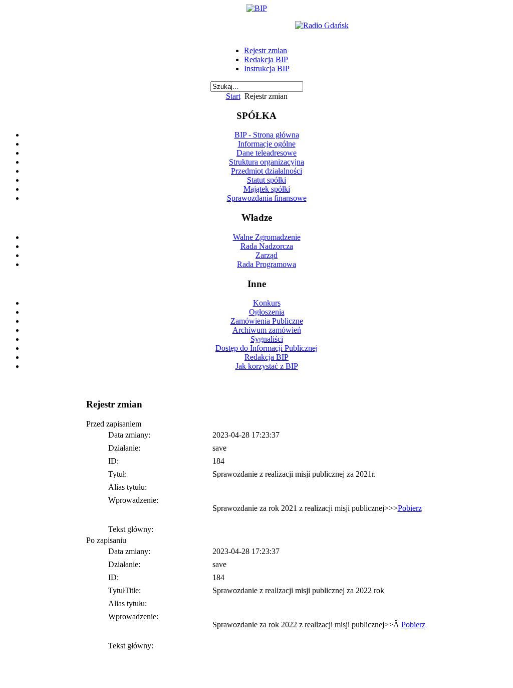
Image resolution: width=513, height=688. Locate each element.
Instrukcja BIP (267, 68)
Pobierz (410, 508)
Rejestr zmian (265, 50)
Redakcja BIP (266, 59)
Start (233, 96)
